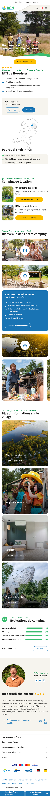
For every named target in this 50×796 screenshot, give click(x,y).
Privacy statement (40, 780)
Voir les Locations (29, 218)
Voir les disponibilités (25, 62)
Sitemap (21, 780)
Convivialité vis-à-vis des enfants (13, 636)
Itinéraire (28, 110)
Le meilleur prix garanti (36, 793)
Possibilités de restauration (11, 639)
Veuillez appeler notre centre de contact (19, 721)
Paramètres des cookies (25, 783)
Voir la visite (25, 345)
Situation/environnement (11, 632)
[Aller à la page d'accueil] (8, 8)
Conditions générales (9, 780)
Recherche (29, 780)
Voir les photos (25, 250)
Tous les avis (40, 649)
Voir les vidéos (25, 276)
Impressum (6, 783)
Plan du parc (12, 110)
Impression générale (9, 628)
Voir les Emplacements (29, 199)
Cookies (13, 783)
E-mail (45, 721)
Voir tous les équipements (18, 325)
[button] (22, 380)
